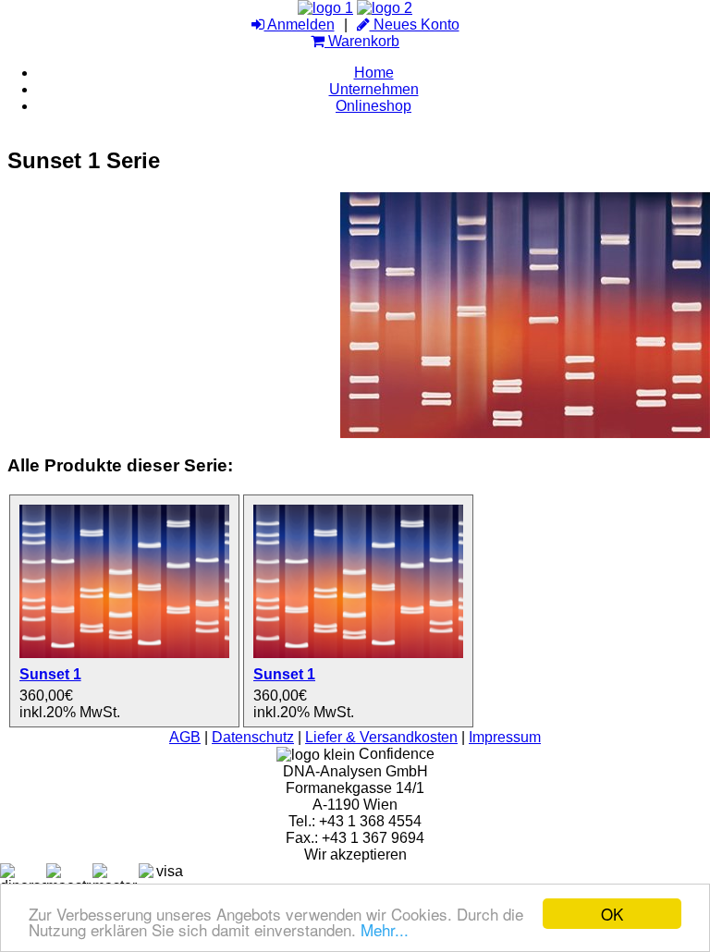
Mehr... (385, 929)
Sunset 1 (50, 674)
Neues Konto (414, 24)
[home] (325, 8)
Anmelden (299, 24)
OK (612, 913)
